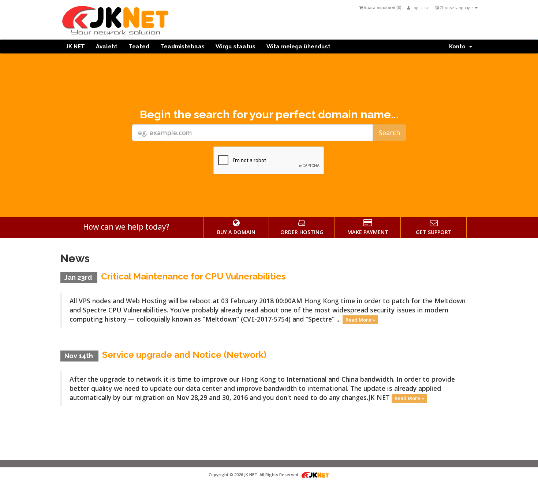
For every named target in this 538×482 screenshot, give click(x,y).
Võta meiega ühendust (298, 46)
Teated (138, 46)
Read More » (360, 319)
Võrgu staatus (235, 46)
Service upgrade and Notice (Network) (184, 354)
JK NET (75, 46)
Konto (458, 46)
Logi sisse (420, 7)
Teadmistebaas (182, 46)
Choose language (456, 7)
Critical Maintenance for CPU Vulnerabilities (193, 276)
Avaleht (106, 46)
